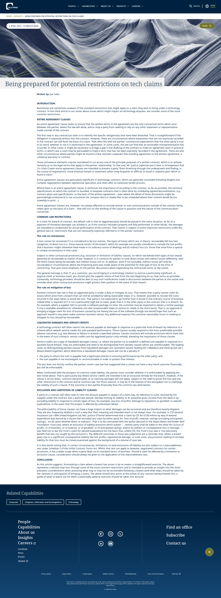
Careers (136, 6)
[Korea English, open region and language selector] (207, 6)
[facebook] (100, 534)
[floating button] (209, 552)
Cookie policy (87, 574)
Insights (121, 6)
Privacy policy (46, 574)
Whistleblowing (130, 574)
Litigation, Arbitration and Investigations (43, 502)
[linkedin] (100, 543)
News (20, 552)
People (72, 6)
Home (9, 16)
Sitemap (175, 574)
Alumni (21, 561)
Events (21, 556)
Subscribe (175, 535)
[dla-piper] (12, 6)
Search (196, 6)
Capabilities (88, 6)
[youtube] (110, 543)
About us (106, 6)
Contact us (176, 543)
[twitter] (120, 534)
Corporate (13, 502)
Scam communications (156, 574)
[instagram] (110, 534)
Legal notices (66, 574)
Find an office (179, 527)
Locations (22, 549)
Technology (73, 502)
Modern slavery (108, 574)
